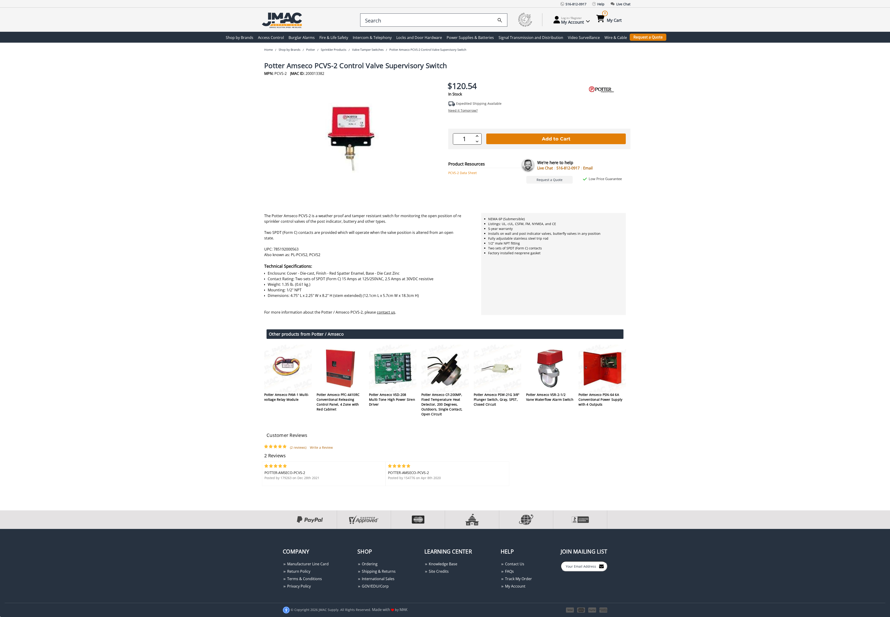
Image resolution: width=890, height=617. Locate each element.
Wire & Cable (615, 37)
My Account (514, 586)
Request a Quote (648, 37)
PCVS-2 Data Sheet (462, 173)
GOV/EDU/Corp (375, 586)
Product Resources (466, 164)
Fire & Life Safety (333, 37)
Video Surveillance (584, 37)
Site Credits (438, 571)
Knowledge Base (442, 563)
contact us (386, 312)
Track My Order (518, 578)
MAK (403, 609)
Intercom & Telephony (372, 37)
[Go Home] (283, 20)
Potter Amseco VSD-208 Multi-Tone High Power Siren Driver (392, 399)
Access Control (271, 37)
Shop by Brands (239, 37)
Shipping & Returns (378, 571)
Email (588, 168)
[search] (500, 19)
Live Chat (545, 168)
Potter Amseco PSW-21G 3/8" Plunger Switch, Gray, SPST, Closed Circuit (497, 399)
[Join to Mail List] (601, 566)
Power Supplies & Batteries (470, 37)
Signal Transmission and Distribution (531, 37)
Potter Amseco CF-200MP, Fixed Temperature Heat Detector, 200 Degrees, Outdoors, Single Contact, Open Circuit (441, 404)
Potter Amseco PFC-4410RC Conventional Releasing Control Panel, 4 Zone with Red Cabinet (338, 401)
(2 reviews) (298, 447)
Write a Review (321, 447)
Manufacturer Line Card (307, 563)
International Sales (377, 578)
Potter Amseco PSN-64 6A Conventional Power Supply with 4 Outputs (600, 399)
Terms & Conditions (304, 578)
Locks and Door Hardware (419, 37)
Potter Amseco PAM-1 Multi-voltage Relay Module (286, 397)
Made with (381, 609)
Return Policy (298, 571)
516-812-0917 (568, 168)
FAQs (509, 571)
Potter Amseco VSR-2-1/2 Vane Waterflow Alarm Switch (549, 397)
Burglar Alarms (302, 37)
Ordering (369, 563)
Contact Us (514, 563)
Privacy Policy (298, 586)
